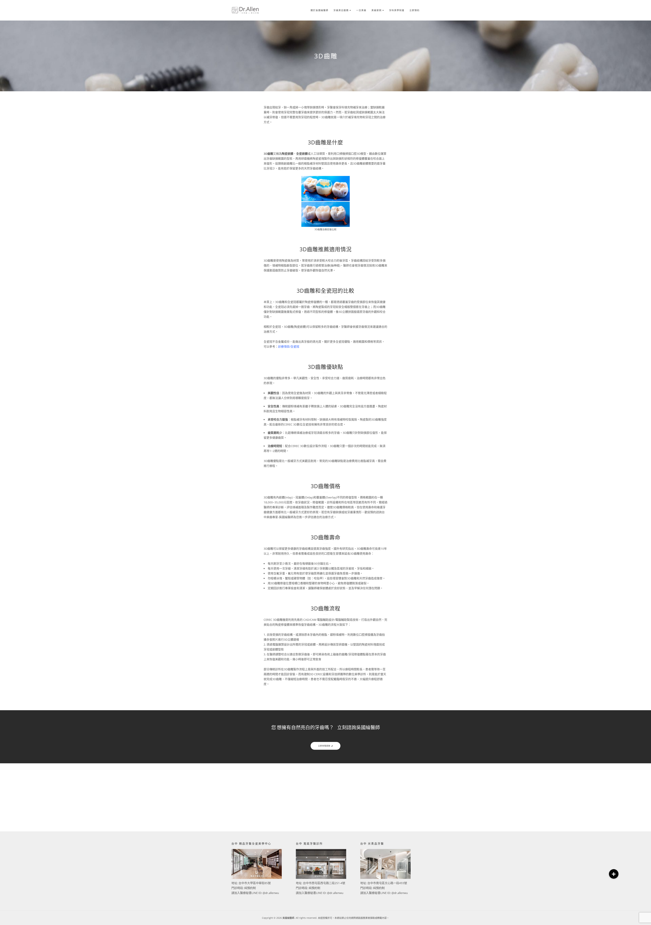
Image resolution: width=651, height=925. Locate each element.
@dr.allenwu (271, 893)
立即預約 (414, 10)
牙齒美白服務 (341, 10)
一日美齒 (361, 10)
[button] (613, 874)
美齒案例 (376, 10)
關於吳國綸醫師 (319, 10)
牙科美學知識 (396, 10)
